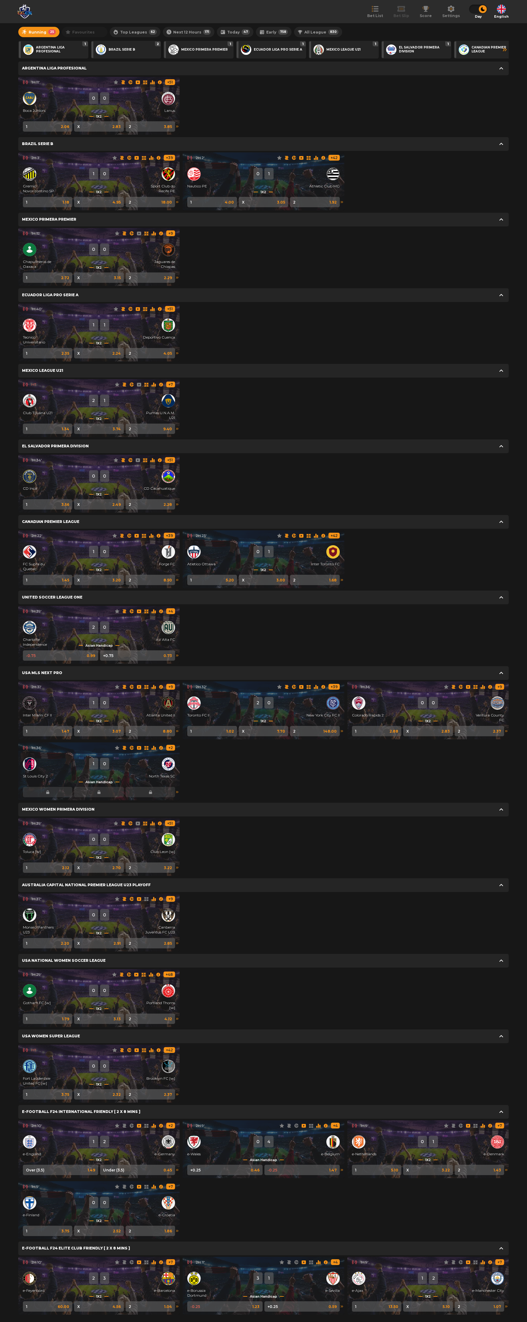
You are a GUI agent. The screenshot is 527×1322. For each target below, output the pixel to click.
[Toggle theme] (478, 9)
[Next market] (177, 126)
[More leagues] (505, 50)
